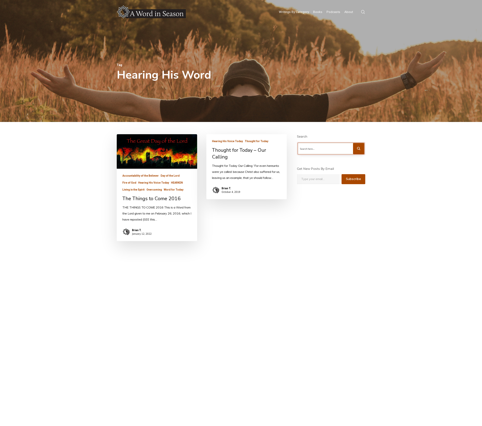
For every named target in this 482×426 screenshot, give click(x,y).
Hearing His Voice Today (153, 182)
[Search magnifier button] (358, 148)
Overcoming (154, 189)
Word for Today (173, 189)
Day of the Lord (170, 175)
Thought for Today (256, 141)
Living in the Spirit (133, 189)
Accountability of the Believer (140, 175)
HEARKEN (177, 182)
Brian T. (136, 230)
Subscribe (353, 179)
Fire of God (129, 182)
